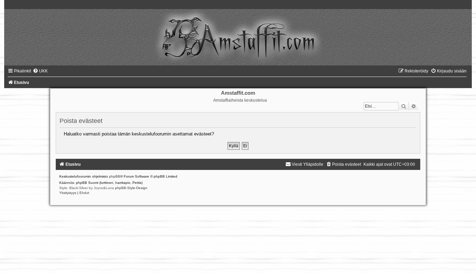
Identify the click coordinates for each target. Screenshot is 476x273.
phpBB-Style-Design (131, 188)
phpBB (114, 176)
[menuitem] (40, 71)
